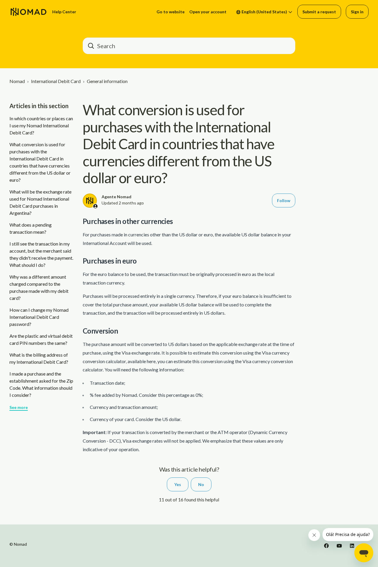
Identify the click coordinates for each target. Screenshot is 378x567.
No (201, 484)
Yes (177, 484)
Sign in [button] (357, 11)
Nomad (17, 81)
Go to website (171, 11)
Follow (283, 200)
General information (107, 81)
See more (18, 407)
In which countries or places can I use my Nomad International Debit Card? (41, 125)
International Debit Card (56, 81)
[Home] (28, 12)
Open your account (208, 11)
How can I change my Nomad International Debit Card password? (39, 317)
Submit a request (319, 11)
